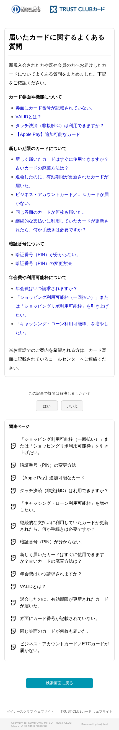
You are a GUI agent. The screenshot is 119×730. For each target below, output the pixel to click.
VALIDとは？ (28, 116)
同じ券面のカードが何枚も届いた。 (50, 212)
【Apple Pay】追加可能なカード (47, 134)
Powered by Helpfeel (94, 724)
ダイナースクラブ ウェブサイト (30, 711)
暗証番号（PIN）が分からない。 (48, 254)
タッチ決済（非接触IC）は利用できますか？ (59, 125)
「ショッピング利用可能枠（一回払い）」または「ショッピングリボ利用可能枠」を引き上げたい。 (61, 306)
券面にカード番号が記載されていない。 (55, 108)
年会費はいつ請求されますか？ (46, 288)
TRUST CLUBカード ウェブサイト (86, 711)
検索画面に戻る (59, 683)
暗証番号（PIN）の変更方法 (43, 263)
